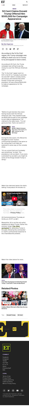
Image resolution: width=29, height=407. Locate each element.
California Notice (8, 382)
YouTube (5, 363)
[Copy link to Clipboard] (17, 49)
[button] (14, 270)
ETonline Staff (7, 368)
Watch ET (25, 5)
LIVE (4, 5)
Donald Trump (11, 315)
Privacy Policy (16, 213)
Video (13, 5)
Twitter (5, 361)
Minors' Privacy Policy (9, 383)
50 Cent (20, 315)
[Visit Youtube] (17, 390)
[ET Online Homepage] (3, 2)
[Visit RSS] (22, 391)
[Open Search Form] (26, 2)
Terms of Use (6, 376)
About (4, 366)
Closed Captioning (8, 380)
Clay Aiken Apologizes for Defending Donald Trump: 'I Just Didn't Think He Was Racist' (14, 282)
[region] (14, 329)
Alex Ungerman (8, 44)
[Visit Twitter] (8, 391)
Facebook (6, 357)
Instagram (6, 359)
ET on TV (5, 364)
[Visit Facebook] (4, 391)
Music (14, 9)
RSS (4, 370)
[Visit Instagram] (13, 391)
